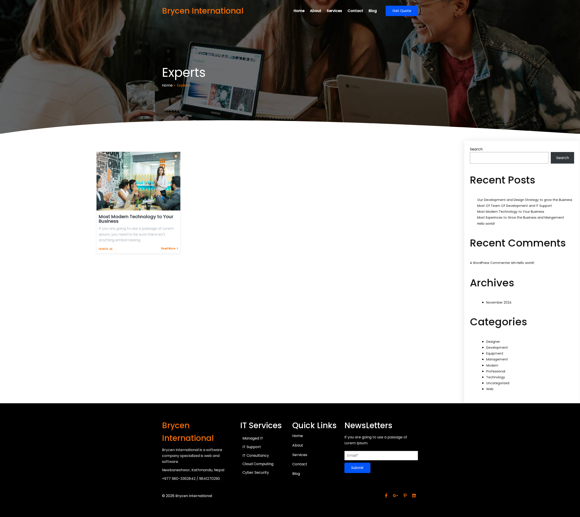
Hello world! (486, 223)
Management (497, 359)
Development (497, 347)
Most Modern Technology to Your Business (510, 211)
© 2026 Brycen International (187, 495)
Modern (492, 365)
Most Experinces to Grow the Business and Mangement (520, 217)
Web (489, 389)
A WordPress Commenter (490, 263)
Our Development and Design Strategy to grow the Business (524, 200)
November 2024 (499, 302)
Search (476, 149)
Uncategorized (497, 383)
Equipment (494, 353)
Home (167, 85)
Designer (493, 341)
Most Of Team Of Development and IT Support (514, 205)
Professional (495, 371)
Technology (495, 377)
